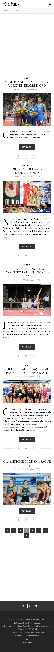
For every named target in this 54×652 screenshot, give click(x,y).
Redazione (18, 89)
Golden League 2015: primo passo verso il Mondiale (27, 371)
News (27, 165)
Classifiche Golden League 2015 (27, 463)
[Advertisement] (27, 46)
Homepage (7, 10)
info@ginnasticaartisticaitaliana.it (27, 623)
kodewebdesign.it (32, 635)
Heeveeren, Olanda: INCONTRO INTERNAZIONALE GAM (27, 272)
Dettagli (27, 147)
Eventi (27, 78)
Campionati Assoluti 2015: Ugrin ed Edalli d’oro (27, 83)
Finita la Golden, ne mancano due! (27, 171)
